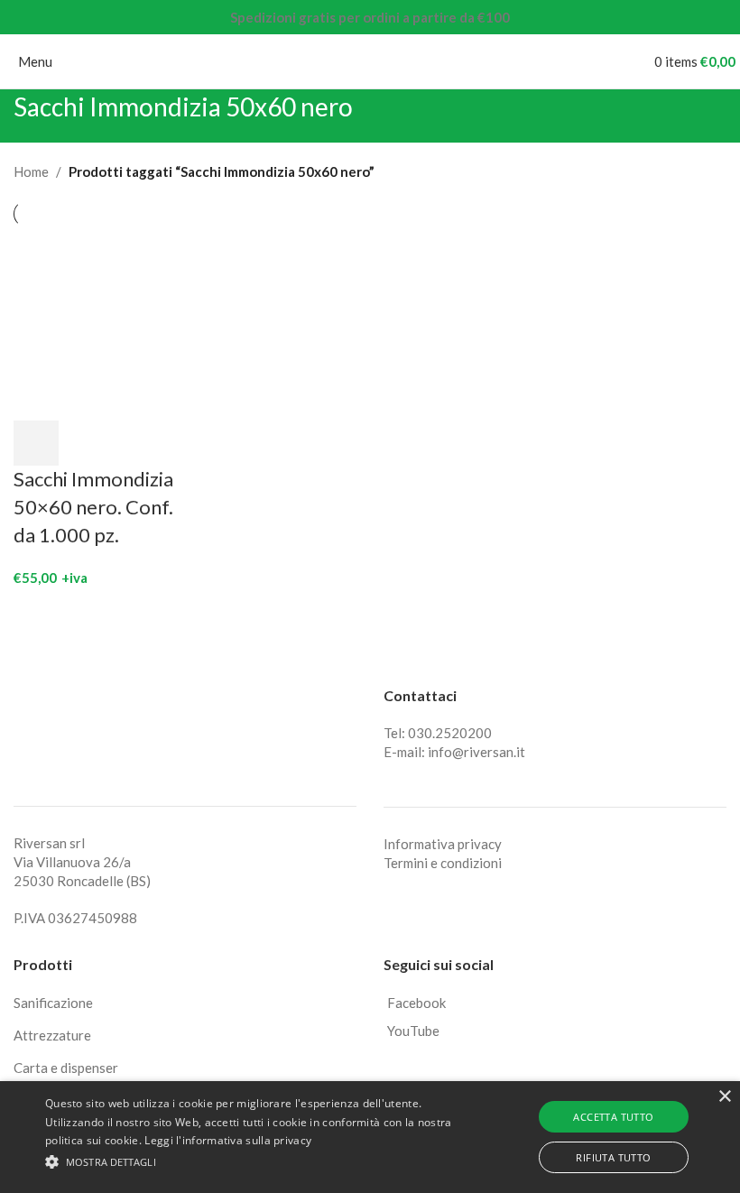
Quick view (83, 443)
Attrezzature (52, 1035)
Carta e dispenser (66, 1067)
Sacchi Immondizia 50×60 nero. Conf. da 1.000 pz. (93, 507)
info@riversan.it (476, 752)
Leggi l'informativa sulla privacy (227, 1140)
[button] (36, 443)
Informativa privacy (443, 844)
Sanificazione (53, 1002)
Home (31, 171)
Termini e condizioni (443, 863)
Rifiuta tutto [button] (613, 1157)
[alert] (370, 1137)
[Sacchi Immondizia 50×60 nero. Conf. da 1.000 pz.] (96, 322)
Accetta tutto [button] (613, 1117)
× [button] (724, 1097)
